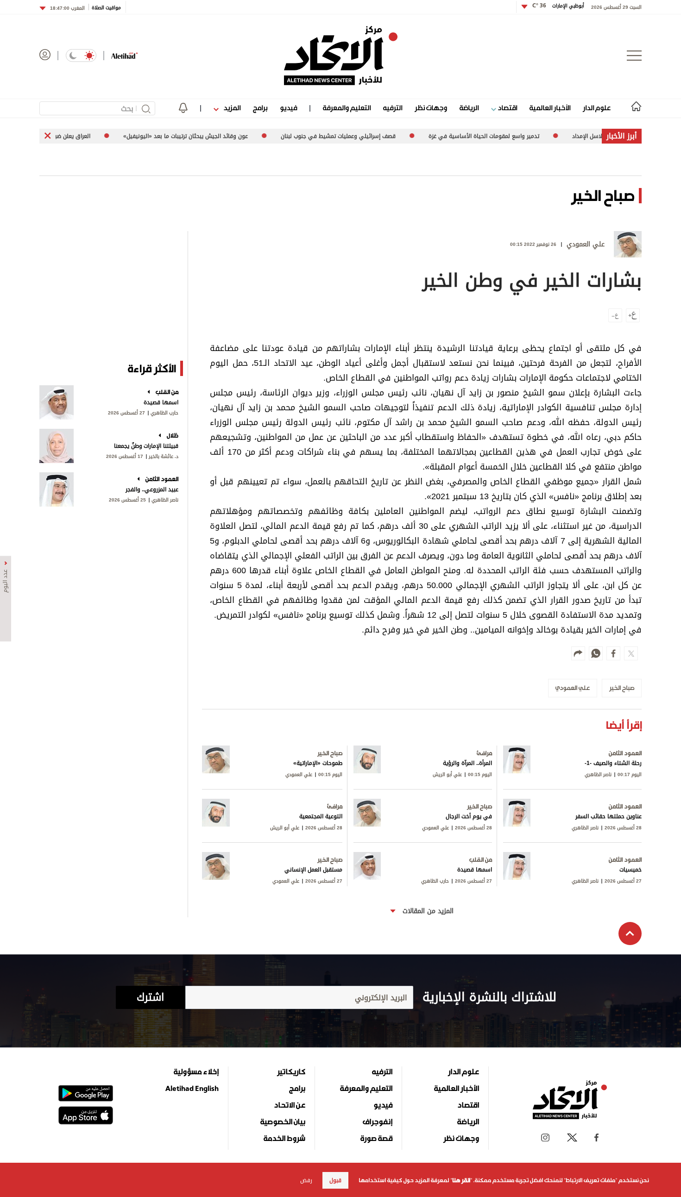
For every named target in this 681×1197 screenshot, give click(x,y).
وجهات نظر (431, 107)
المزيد (231, 107)
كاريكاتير (291, 1071)
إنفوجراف (377, 1121)
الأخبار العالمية (550, 107)
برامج (260, 107)
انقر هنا (461, 1180)
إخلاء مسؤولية (196, 1071)
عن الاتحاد (289, 1104)
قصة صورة (376, 1138)
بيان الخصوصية (282, 1121)
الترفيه (392, 107)
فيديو (288, 107)
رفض (306, 1180)
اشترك (150, 997)
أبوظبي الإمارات (558, 5)
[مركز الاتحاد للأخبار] (340, 55)
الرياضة (469, 107)
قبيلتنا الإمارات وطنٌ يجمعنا (146, 446)
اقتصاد (506, 107)
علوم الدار (597, 107)
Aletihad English (192, 1088)
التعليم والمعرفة (347, 107)
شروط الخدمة (284, 1138)
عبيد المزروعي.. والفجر (152, 489)
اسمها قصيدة (161, 402)
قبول (335, 1180)
